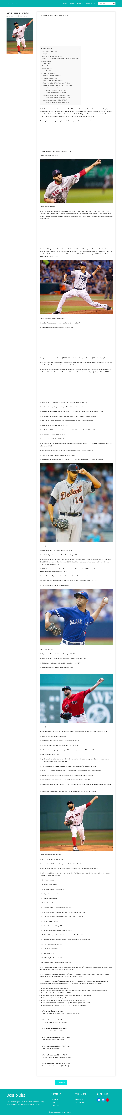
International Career (48, 71)
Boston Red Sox (47, 68)
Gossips (44, 54)
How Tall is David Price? (50, 78)
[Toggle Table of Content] (77, 48)
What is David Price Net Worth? (53, 80)
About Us (55, 1099)
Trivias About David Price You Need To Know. (56, 83)
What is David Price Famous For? (52, 56)
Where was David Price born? (55, 88)
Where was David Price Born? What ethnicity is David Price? (60, 59)
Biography (72, 3)
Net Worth (80, 3)
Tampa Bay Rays (47, 61)
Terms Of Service (80, 1099)
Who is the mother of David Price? (56, 93)
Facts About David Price (49, 51)
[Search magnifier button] (114, 3)
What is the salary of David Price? (56, 100)
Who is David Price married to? (52, 76)
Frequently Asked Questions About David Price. (57, 85)
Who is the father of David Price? (56, 90)
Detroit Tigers (46, 63)
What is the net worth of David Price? (57, 102)
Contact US (88, 3)
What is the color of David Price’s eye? (58, 95)
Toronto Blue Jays (47, 66)
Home (65, 3)
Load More (61, 1082)
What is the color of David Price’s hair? (58, 98)
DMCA (54, 1102)
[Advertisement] (76, 31)
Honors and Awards (49, 73)
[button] (94, 3)
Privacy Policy (79, 1102)
